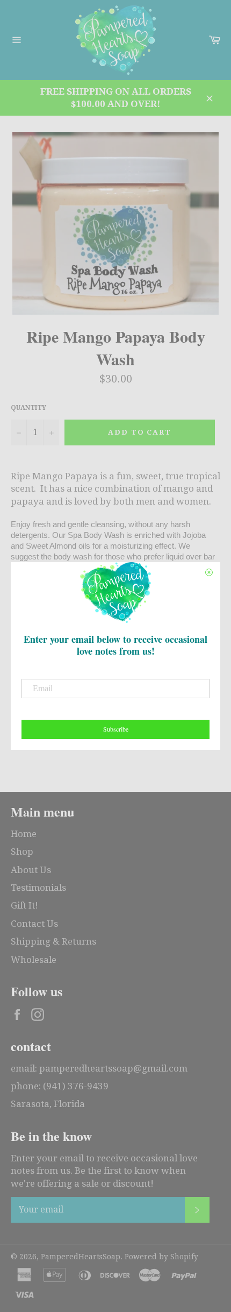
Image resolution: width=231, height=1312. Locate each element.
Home (24, 833)
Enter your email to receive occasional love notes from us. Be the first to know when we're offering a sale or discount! (104, 1171)
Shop (22, 851)
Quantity (28, 408)
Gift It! (24, 905)
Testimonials (38, 887)
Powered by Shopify (161, 1256)
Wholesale (33, 959)
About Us (31, 869)
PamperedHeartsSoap (80, 1256)
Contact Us (34, 923)
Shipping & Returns (53, 941)
